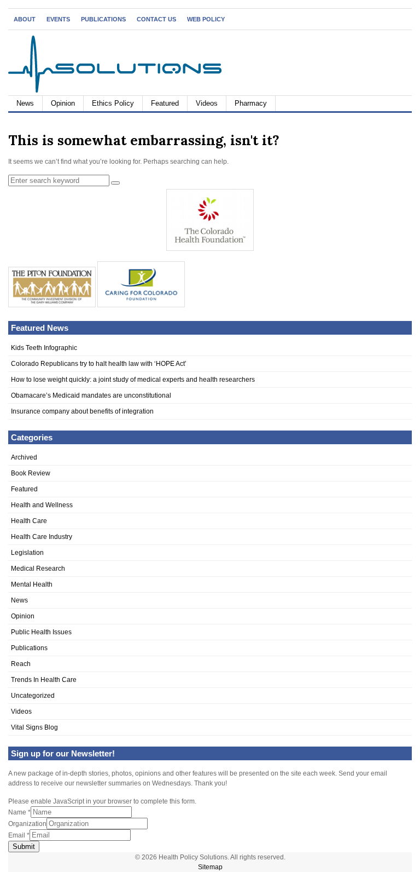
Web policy (206, 19)
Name (19, 812)
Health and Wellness (42, 505)
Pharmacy (251, 103)
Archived (24, 457)
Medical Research (38, 568)
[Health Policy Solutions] (114, 90)
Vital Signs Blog (34, 727)
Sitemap (210, 867)
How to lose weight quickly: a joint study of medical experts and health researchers (133, 379)
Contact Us (156, 19)
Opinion (63, 103)
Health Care (29, 521)
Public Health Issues (41, 632)
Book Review (30, 473)
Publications (103, 19)
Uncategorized (33, 695)
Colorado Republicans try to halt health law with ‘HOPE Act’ (98, 364)
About (25, 19)
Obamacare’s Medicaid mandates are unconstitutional (91, 395)
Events (58, 19)
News (25, 103)
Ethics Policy (113, 103)
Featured (165, 103)
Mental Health (31, 584)
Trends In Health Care (44, 680)
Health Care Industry (41, 537)
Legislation (27, 553)
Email (19, 835)
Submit (24, 846)
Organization (27, 824)
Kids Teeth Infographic (44, 348)
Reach (21, 664)
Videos (207, 103)
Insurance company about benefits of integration (82, 411)
